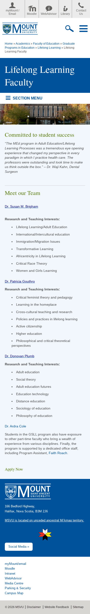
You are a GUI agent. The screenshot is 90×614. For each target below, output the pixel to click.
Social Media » (18, 546)
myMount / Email (12, 12)
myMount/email (15, 564)
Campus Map (14, 593)
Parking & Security (18, 588)
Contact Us (81, 12)
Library (65, 14)
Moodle (32, 14)
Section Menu (27, 98)
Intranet (10, 573)
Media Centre (14, 583)
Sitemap (78, 607)
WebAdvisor (49, 14)
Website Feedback (57, 607)
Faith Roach (58, 453)
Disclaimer (34, 607)
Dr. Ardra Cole (15, 426)
